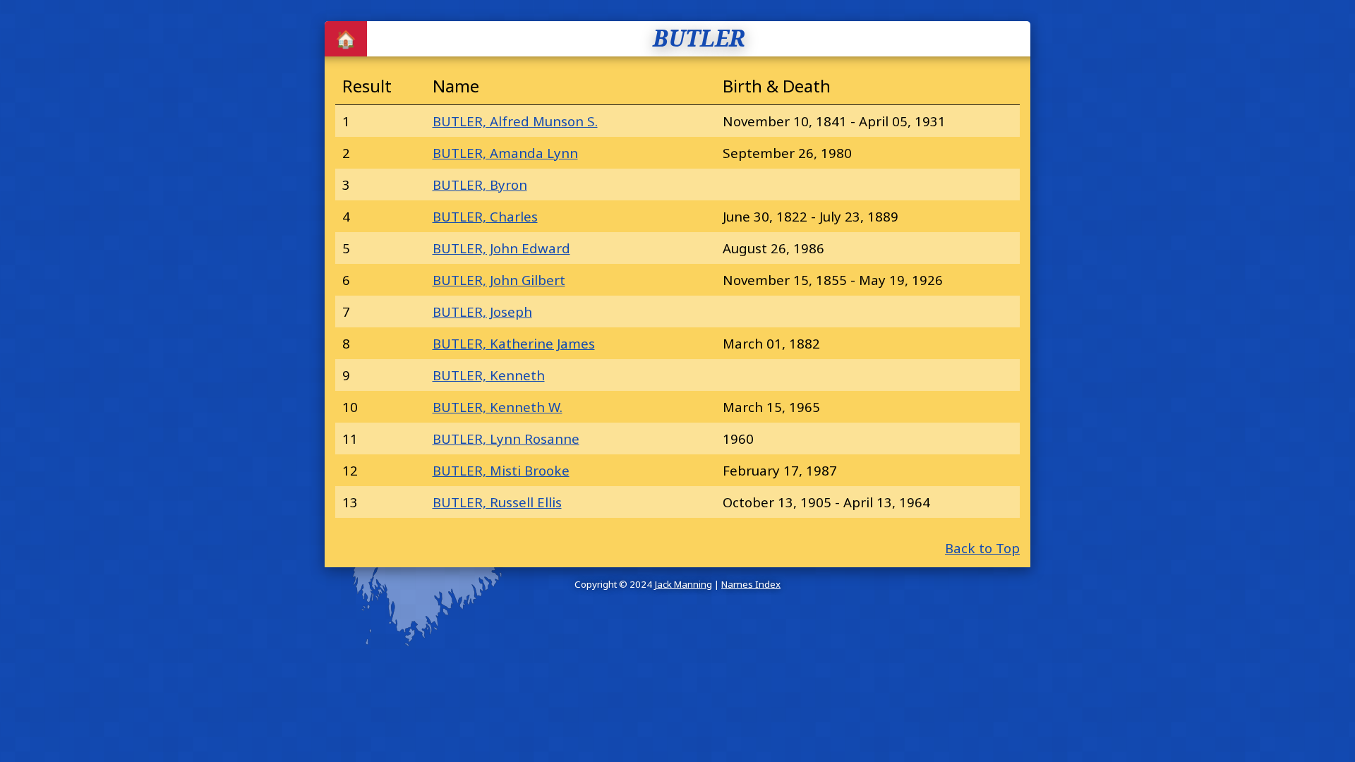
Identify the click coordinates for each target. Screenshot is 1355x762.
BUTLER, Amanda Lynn (505, 153)
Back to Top (982, 548)
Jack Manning (683, 584)
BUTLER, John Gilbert (499, 280)
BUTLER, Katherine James (514, 343)
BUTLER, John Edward (501, 248)
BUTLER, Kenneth (489, 375)
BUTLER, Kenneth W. (497, 407)
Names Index (751, 584)
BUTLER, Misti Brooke (501, 470)
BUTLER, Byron (480, 184)
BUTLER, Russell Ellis (497, 502)
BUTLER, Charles (485, 216)
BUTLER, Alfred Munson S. (515, 121)
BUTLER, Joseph (482, 311)
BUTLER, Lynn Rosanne (506, 438)
